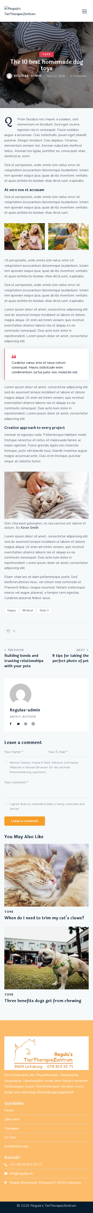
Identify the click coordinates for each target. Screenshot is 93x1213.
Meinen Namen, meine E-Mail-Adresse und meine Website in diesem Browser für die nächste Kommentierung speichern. (44, 767)
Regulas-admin (25, 710)
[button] (84, 11)
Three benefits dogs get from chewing (42, 1000)
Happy (11, 610)
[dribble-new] (26, 724)
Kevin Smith (29, 528)
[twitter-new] (18, 724)
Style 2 (44, 610)
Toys (46, 54)
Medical (27, 610)
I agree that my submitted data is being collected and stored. (47, 806)
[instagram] (33, 724)
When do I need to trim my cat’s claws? (44, 918)
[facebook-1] (11, 724)
